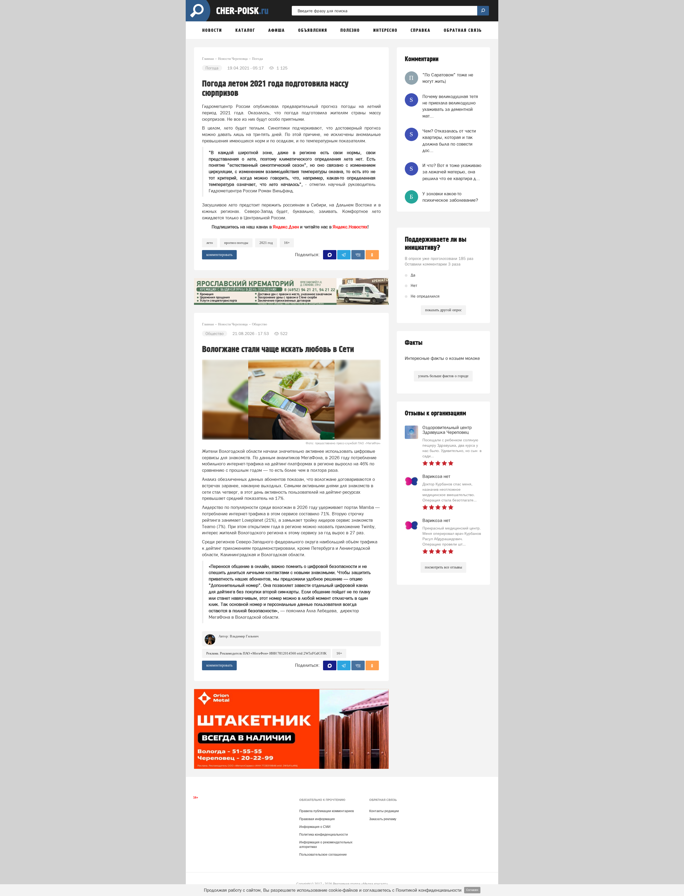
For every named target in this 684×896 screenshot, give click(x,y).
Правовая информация (317, 819)
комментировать (219, 255)
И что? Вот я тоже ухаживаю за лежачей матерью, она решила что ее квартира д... (451, 172)
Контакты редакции (384, 811)
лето (209, 243)
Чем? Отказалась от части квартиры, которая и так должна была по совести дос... (449, 140)
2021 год (266, 243)
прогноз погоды (236, 243)
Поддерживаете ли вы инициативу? (436, 244)
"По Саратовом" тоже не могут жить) (447, 78)
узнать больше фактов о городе (443, 376)
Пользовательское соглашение (323, 854)
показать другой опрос (443, 310)
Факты (413, 343)
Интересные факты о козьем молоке (442, 358)
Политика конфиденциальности (323, 834)
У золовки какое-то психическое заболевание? (450, 197)
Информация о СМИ (315, 827)
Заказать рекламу (382, 819)
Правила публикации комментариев (326, 811)
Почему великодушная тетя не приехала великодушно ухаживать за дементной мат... (450, 106)
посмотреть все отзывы (443, 567)
